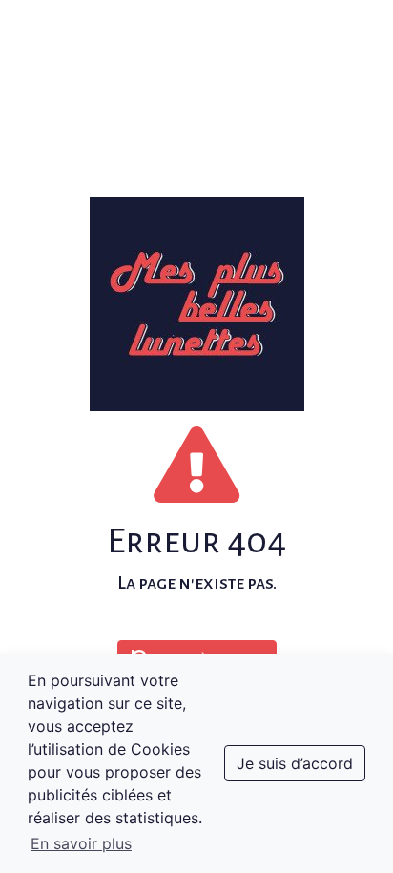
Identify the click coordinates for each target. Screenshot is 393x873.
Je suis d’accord (295, 763)
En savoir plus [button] (81, 843)
